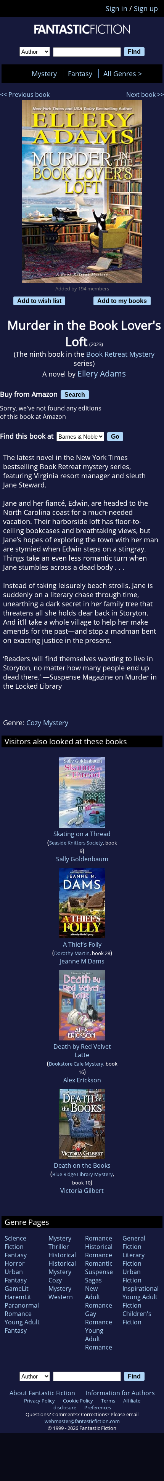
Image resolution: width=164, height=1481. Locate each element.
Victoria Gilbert (82, 1190)
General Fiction (133, 1242)
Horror (15, 1263)
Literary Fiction (133, 1259)
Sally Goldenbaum (82, 859)
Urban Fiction (131, 1276)
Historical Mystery (62, 1267)
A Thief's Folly (82, 944)
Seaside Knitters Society (76, 842)
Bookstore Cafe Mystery (76, 1063)
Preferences (97, 1407)
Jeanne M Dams (82, 961)
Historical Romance (99, 1250)
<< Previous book (25, 94)
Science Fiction (15, 1242)
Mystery (44, 73)
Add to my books (122, 300)
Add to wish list (39, 300)
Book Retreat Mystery (120, 354)
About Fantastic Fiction (42, 1393)
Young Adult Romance (98, 1338)
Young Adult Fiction (140, 1301)
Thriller (58, 1246)
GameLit (17, 1288)
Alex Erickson (82, 1080)
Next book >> (145, 94)
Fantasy (80, 73)
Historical (62, 1255)
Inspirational (140, 1288)
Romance (98, 1238)
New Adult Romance (98, 1296)
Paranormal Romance (22, 1309)
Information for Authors (120, 1393)
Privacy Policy (39, 1400)
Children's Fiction (136, 1317)
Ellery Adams (101, 373)
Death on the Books (82, 1165)
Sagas (93, 1280)
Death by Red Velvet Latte (82, 1050)
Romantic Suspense (99, 1267)
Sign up (146, 8)
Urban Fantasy (16, 1276)
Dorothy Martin (72, 953)
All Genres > (124, 73)
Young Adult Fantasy (22, 1326)
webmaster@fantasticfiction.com (82, 1421)
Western (60, 1297)
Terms (108, 1400)
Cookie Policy (78, 1400)
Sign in (116, 8)
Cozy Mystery (47, 722)
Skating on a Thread (82, 834)
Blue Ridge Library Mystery (82, 1174)
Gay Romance (98, 1317)
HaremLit (18, 1297)
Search (74, 394)
